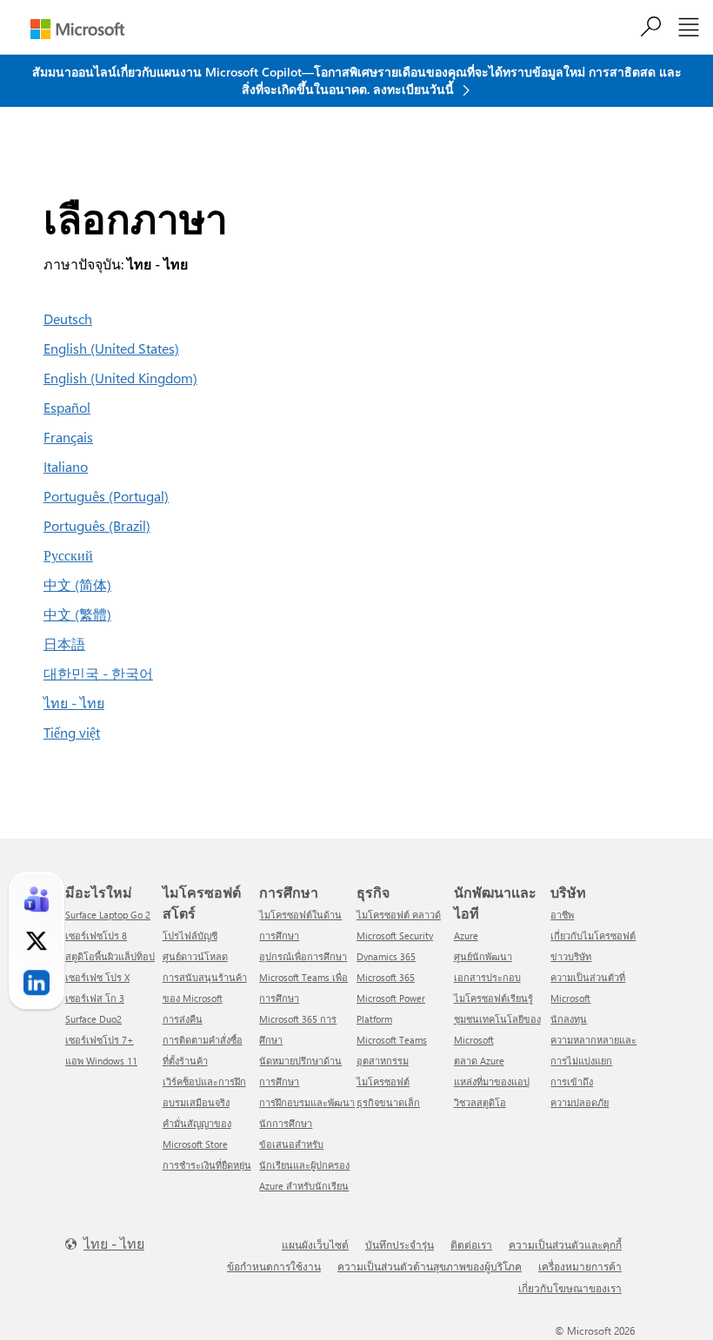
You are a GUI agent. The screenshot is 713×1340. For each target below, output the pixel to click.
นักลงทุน (568, 1018)
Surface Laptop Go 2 (107, 914)
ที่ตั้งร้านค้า (185, 1060)
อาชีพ (562, 914)
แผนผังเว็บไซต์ (315, 1244)
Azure (466, 935)
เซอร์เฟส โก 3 (94, 998)
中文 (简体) (77, 584)
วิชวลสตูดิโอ (480, 1102)
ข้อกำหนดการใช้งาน (274, 1266)
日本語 (64, 643)
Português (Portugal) (106, 496)
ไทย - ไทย (73, 702)
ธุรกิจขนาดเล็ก (388, 1102)
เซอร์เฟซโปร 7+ (99, 1039)
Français (68, 437)
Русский (68, 555)
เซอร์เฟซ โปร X (97, 977)
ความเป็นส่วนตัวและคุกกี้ (565, 1244)
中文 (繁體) (77, 614)
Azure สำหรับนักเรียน (304, 1185)
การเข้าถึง (571, 1081)
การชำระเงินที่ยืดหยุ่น (207, 1164)
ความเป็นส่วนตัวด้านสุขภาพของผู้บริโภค (429, 1266)
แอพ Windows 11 (101, 1060)
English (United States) (111, 348)
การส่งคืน (183, 1018)
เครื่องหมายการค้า (580, 1266)
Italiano (65, 466)
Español (66, 407)
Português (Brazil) (96, 525)
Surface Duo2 (93, 1018)
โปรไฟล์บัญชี (190, 935)
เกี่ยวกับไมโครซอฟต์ (593, 935)
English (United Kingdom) (120, 377)
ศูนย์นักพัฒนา (483, 956)
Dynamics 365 (386, 956)
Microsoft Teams (391, 1039)
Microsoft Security (394, 935)
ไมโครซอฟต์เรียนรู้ (493, 998)
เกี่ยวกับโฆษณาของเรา (570, 1288)
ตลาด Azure (479, 1060)
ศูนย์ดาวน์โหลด (195, 956)
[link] (36, 899)
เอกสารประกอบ (487, 977)
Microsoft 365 (385, 977)
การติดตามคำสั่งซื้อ (203, 1039)
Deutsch (67, 318)
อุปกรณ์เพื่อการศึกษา (303, 956)
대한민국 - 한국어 (98, 673)
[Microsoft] (77, 29)
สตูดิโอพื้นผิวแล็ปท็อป (110, 956)
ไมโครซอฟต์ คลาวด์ (398, 914)
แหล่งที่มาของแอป (492, 1081)
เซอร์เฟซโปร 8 (96, 935)
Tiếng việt (71, 732)
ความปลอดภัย (579, 1102)
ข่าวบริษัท (570, 956)
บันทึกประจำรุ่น (399, 1244)
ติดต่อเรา (471, 1244)
